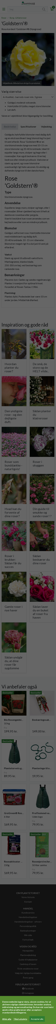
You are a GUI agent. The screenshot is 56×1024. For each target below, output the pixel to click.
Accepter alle (37, 1019)
